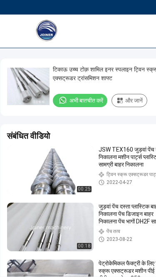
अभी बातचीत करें (86, 100)
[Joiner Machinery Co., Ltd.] (68, 31)
